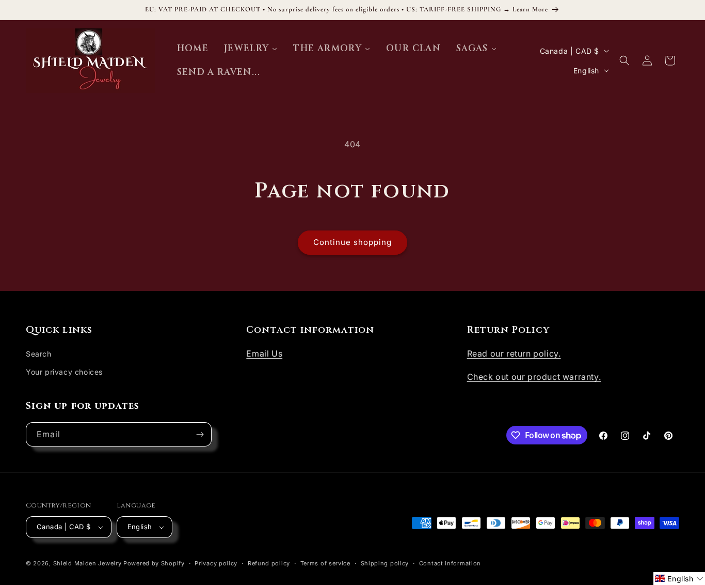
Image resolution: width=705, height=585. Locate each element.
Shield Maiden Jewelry (87, 563)
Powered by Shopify (154, 563)
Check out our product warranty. (534, 377)
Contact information (450, 563)
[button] (624, 60)
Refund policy (269, 563)
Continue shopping (352, 242)
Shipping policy (385, 563)
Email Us (264, 353)
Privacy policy (216, 563)
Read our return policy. (514, 353)
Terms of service (325, 563)
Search (39, 353)
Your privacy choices (64, 371)
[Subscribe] (199, 434)
